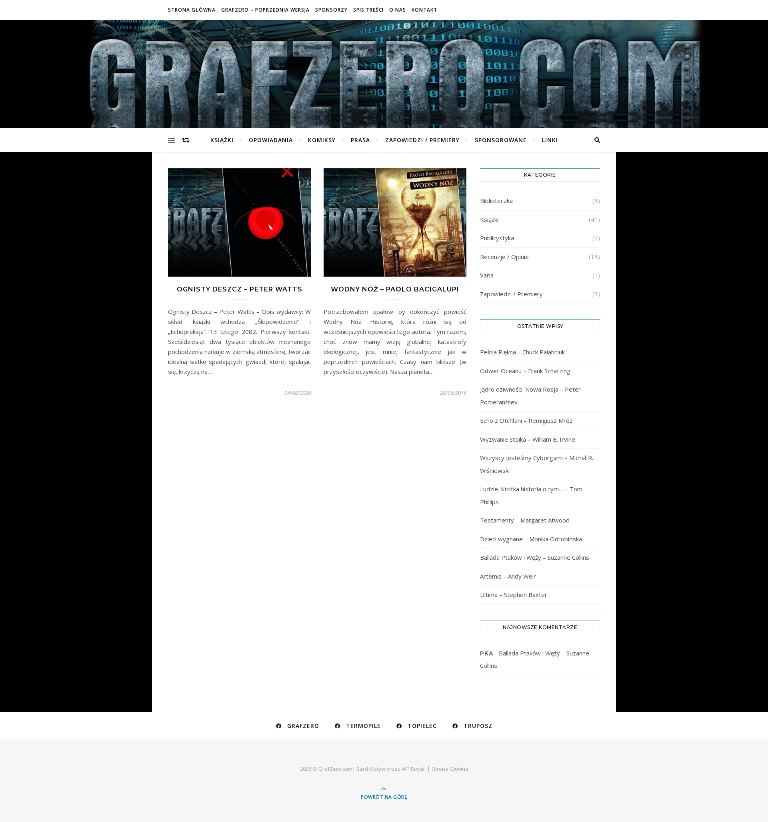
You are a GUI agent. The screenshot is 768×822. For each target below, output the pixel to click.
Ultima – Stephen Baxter (513, 595)
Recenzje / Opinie (504, 257)
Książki (222, 140)
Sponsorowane (501, 140)
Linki (550, 140)
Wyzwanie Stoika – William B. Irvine (527, 439)
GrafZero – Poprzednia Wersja (265, 9)
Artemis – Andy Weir (508, 576)
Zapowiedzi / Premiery (422, 140)
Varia (487, 275)
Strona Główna (192, 9)
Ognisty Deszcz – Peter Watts (239, 289)
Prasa (360, 140)
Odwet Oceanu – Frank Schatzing (525, 371)
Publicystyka (497, 238)
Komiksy (322, 140)
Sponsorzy (331, 9)
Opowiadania (271, 140)
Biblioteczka (496, 201)
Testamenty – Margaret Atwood (525, 520)
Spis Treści (368, 9)
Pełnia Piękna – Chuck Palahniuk (522, 352)
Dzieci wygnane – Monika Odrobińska (531, 539)
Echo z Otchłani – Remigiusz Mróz (526, 420)
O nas (397, 9)
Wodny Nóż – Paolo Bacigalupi (395, 289)
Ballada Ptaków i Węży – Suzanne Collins (534, 557)
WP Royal (413, 768)
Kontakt (424, 9)
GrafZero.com (384, 68)
